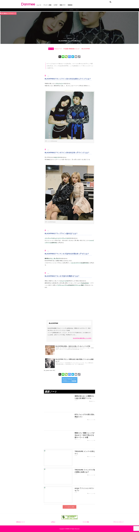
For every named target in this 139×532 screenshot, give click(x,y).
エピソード (58, 48)
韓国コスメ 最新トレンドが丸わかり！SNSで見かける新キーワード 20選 (84, 435)
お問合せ (53, 522)
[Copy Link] (79, 56)
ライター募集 (86, 522)
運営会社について (20, 522)
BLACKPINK (86, 48)
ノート (51, 48)
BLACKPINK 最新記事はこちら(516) (82, 338)
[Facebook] (69, 56)
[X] (59, 56)
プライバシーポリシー (118, 522)
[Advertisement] (69, 302)
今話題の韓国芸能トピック (71, 48)
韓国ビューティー (78, 439)
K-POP (9, 13)
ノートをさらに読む (69, 507)
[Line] (63, 56)
